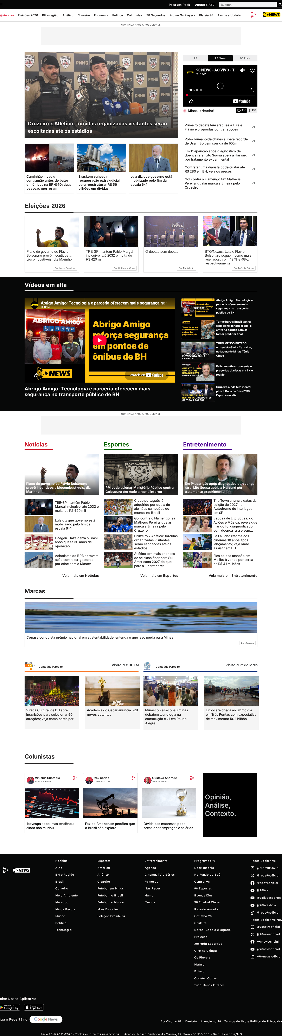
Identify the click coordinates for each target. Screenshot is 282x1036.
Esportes (116, 444)
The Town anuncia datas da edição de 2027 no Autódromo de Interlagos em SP (235, 506)
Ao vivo (8, 15)
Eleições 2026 (28, 15)
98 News (220, 58)
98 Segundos (155, 15)
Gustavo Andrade (164, 778)
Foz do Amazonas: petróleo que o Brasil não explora (110, 826)
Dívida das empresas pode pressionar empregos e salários (168, 826)
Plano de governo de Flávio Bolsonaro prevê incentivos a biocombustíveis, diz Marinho (49, 255)
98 (195, 58)
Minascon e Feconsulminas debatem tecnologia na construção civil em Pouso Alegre (166, 716)
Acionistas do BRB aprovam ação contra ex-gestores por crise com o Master (76, 560)
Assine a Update (229, 15)
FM (254, 110)
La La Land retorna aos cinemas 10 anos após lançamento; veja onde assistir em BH (231, 542)
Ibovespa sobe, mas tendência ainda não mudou (50, 826)
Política (117, 15)
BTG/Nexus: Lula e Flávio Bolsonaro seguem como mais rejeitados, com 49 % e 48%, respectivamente (228, 257)
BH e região (50, 15)
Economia (101, 15)
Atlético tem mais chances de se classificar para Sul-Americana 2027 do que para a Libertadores (154, 560)
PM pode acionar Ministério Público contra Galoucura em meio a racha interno (139, 489)
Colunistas (134, 15)
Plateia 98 (206, 15)
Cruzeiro (84, 15)
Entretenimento (204, 444)
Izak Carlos (101, 778)
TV (243, 110)
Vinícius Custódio (47, 778)
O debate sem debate (161, 252)
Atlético (68, 15)
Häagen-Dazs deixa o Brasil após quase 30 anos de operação (76, 542)
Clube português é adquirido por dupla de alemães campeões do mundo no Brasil (152, 506)
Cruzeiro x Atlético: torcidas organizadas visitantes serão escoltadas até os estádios (156, 542)
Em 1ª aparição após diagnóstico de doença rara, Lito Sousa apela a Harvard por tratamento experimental (219, 488)
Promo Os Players (182, 15)
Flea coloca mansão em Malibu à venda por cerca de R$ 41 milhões (233, 560)
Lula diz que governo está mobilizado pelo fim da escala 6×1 (75, 524)
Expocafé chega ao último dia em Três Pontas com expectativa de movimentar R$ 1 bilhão (231, 714)
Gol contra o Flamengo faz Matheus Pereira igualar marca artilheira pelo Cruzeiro (154, 524)
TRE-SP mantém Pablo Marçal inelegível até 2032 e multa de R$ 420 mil (109, 255)
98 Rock (245, 58)
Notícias (36, 444)
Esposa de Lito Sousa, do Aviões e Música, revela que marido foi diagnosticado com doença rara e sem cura (235, 526)
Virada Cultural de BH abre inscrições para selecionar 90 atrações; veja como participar (49, 714)
